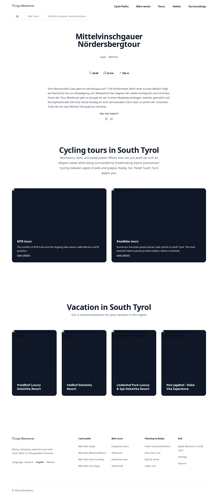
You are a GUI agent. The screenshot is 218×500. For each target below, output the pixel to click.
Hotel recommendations (157, 446)
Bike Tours (33, 16)
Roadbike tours (127, 241)
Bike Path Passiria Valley (91, 459)
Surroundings (197, 6)
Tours (161, 6)
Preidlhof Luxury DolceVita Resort (29, 387)
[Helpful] (106, 119)
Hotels (177, 6)
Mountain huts (153, 452)
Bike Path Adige (86, 446)
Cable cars (150, 465)
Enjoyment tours (120, 446)
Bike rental (143, 6)
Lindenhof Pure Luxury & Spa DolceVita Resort (133, 387)
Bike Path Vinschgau (89, 465)
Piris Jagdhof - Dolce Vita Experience (180, 387)
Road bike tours (120, 459)
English (40, 462)
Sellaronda (117, 465)
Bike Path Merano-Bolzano (92, 452)
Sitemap (182, 456)
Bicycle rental (152, 459)
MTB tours (24, 241)
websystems (26, 490)
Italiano (50, 462)
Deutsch (29, 462)
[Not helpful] (111, 119)
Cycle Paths (121, 6)
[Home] (17, 16)
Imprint (182, 463)
